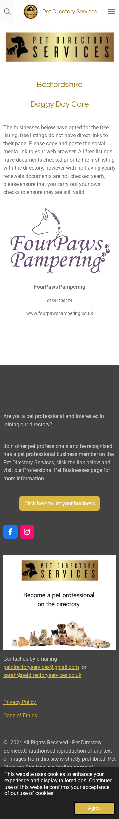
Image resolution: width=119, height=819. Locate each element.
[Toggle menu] (111, 11)
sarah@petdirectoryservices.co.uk (42, 675)
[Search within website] (7, 11)
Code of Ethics (20, 715)
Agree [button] (94, 808)
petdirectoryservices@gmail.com (41, 667)
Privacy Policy (20, 702)
